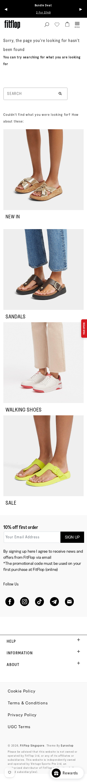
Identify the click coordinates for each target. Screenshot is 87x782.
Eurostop (67, 745)
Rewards (72, 773)
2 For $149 (43, 12)
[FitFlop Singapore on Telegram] (54, 601)
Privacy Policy (22, 714)
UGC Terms (19, 726)
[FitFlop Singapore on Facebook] (9, 601)
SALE (11, 502)
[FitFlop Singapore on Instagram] (24, 601)
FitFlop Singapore (32, 745)
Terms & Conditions (28, 703)
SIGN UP (72, 537)
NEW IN (13, 217)
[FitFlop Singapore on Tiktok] (39, 601)
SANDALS (16, 316)
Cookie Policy (21, 691)
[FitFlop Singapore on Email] (69, 601)
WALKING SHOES (24, 409)
